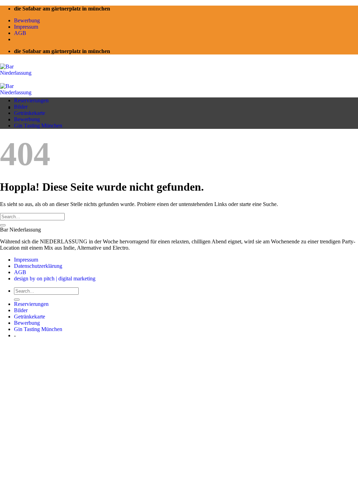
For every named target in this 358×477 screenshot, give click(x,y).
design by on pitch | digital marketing (54, 278)
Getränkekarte (29, 113)
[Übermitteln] (3, 225)
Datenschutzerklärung (38, 266)
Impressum (26, 27)
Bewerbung (27, 20)
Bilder (21, 107)
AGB (20, 33)
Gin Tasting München (38, 126)
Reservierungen (31, 100)
